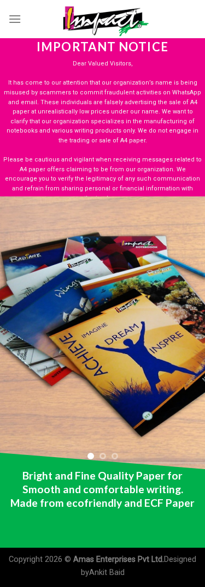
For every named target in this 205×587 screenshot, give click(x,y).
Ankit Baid (107, 572)
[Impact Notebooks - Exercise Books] (102, 19)
